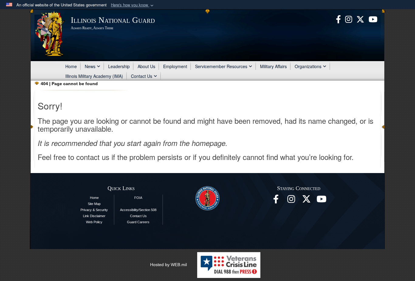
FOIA (138, 197)
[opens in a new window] (360, 19)
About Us (146, 66)
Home (71, 66)
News (90, 66)
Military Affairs (273, 66)
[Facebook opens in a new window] (338, 19)
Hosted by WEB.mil (168, 264)
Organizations (308, 66)
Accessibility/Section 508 (138, 210)
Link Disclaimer (94, 216)
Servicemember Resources (221, 66)
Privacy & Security (94, 210)
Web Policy (94, 222)
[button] (133, 5)
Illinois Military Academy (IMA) (94, 76)
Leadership (119, 66)
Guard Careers (138, 222)
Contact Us (141, 76)
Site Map (94, 204)
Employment (175, 66)
